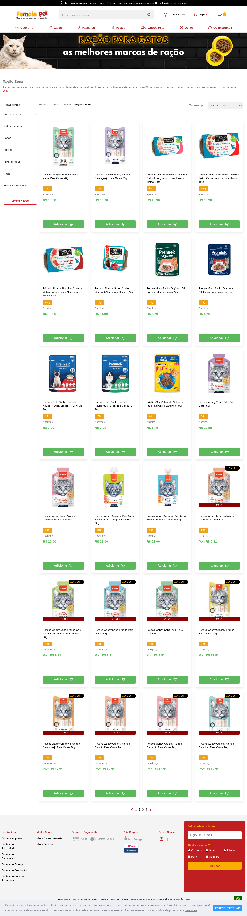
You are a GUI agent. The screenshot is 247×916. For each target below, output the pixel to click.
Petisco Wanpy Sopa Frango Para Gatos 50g (114, 631)
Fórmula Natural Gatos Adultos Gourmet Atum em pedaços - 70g (114, 290)
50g (203, 416)
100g (203, 188)
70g (47, 188)
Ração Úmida (82, 104)
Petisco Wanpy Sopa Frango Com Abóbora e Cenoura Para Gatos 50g (62, 633)
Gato (212, 850)
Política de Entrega (13, 864)
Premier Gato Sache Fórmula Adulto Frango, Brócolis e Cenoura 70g (62, 406)
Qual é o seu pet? (199, 844)
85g (151, 416)
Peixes (120, 27)
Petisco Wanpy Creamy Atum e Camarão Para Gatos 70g (164, 745)
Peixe (194, 856)
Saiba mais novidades (201, 826)
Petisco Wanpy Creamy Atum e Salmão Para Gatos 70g (112, 745)
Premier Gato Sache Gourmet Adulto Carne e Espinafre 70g (216, 290)
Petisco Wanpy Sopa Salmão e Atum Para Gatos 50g (216, 517)
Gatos (58, 27)
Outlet (189, 27)
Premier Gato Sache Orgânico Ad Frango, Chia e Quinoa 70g (166, 290)
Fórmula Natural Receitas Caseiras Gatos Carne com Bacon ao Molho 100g (219, 178)
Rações (66, 104)
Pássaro (231, 850)
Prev (131, 809)
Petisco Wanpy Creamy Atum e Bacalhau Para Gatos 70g (216, 745)
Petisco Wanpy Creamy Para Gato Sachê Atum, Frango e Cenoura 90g (114, 519)
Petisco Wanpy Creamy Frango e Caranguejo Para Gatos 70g (62, 745)
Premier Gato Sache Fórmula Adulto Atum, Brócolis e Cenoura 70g (113, 406)
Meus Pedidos (45, 844)
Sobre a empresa (12, 838)
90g (99, 530)
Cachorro (26, 27)
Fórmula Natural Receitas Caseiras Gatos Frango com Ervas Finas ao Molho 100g (167, 178)
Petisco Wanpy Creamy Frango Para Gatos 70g (216, 631)
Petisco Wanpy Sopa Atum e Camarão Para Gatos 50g (59, 517)
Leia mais (191, 910)
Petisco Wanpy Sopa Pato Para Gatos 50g (216, 404)
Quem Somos (222, 27)
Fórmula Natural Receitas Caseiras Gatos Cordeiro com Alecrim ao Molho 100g (63, 292)
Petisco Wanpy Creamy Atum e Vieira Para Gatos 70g (60, 176)
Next (150, 809)
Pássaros (88, 27)
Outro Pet (214, 856)
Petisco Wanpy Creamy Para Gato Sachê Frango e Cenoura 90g (166, 517)
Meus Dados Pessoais (49, 838)
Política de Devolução (14, 870)
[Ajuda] (238, 898)
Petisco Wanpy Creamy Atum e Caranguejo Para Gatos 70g (112, 176)
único (151, 188)
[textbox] (106, 14)
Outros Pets (156, 27)
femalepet (43, 104)
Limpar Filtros (20, 200)
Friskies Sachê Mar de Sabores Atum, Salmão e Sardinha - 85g (165, 404)
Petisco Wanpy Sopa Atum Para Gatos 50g (165, 631)
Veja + (6, 90)
